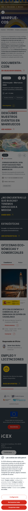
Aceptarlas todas (14, 507)
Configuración (14, 497)
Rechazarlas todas (14, 502)
